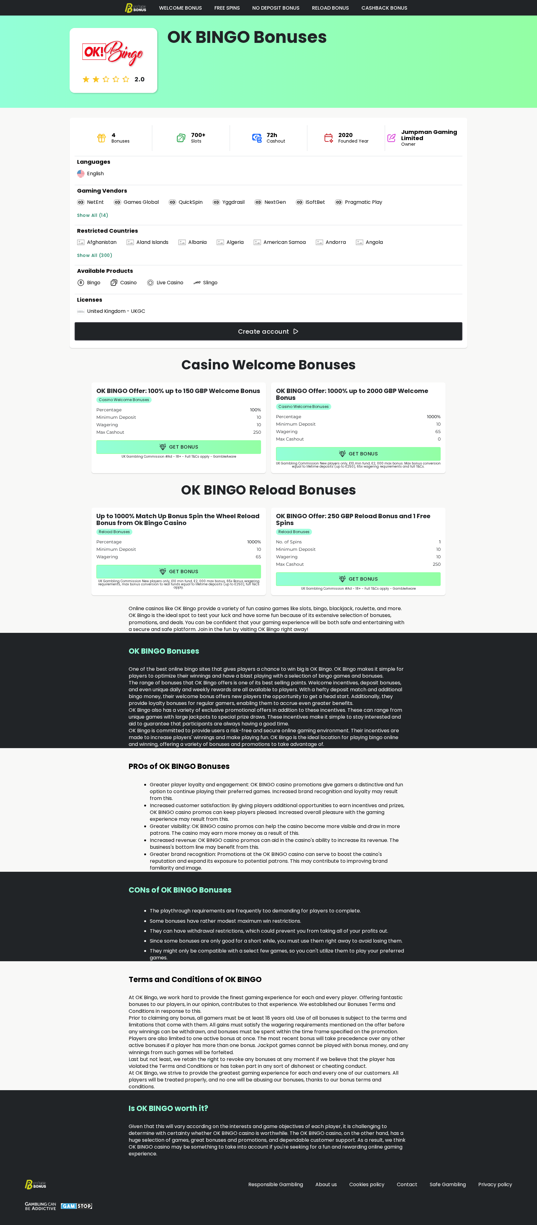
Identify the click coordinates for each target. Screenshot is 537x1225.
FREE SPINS (227, 7)
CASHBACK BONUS (384, 7)
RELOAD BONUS (330, 7)
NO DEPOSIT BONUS (276, 7)
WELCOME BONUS (180, 7)
